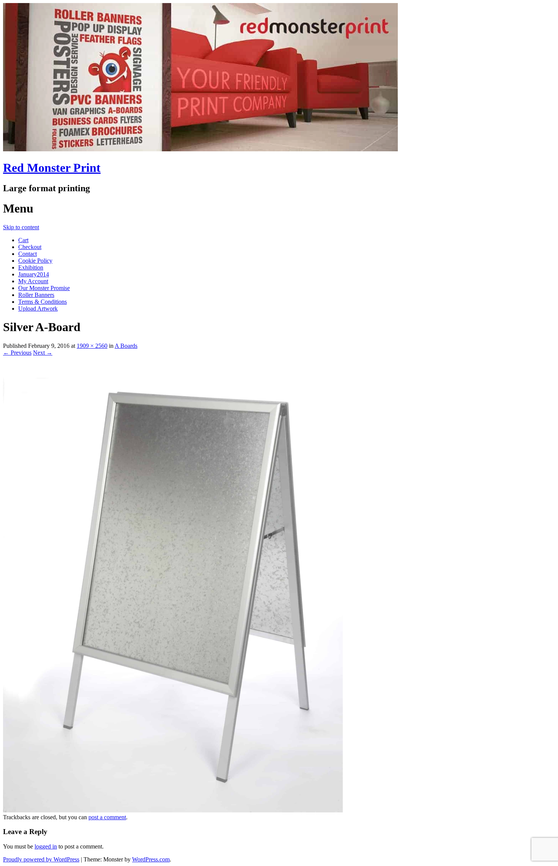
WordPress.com (151, 859)
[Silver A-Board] (173, 810)
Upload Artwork (38, 308)
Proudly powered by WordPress (41, 859)
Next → (42, 352)
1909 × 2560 (92, 346)
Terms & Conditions (42, 301)
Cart (23, 240)
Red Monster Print (52, 167)
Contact (27, 254)
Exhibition (30, 267)
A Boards (126, 346)
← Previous (17, 352)
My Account (33, 281)
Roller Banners (36, 295)
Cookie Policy (35, 260)
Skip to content (21, 227)
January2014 (33, 274)
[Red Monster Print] (200, 149)
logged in (46, 846)
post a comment (107, 817)
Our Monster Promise (44, 288)
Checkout (29, 247)
